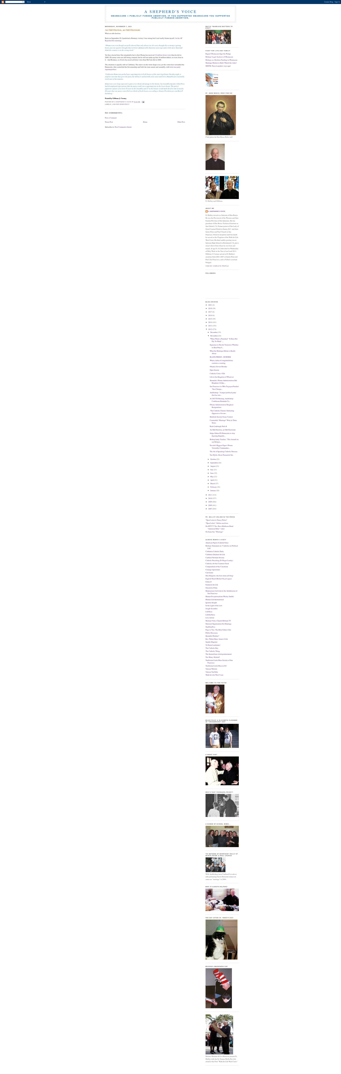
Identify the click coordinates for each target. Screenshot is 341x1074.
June (212, 473)
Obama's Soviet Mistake (218, 366)
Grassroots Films (211, 588)
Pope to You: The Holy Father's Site (218, 630)
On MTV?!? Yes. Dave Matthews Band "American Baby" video (219, 527)
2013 (210, 325)
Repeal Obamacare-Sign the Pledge (218, 54)
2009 (210, 502)
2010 (210, 498)
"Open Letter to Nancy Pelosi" (216, 520)
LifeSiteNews (210, 614)
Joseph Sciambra (212, 608)
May (212, 476)
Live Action (210, 617)
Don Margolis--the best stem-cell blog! (219, 575)
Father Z (209, 582)
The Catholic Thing (213, 651)
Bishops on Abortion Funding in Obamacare (221, 60)
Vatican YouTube (212, 672)
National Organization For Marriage (218, 624)
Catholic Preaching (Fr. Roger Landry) (219, 560)
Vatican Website (211, 669)
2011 (210, 495)
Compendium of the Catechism (217, 566)
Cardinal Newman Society (215, 557)
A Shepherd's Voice (170, 11)
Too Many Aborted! (213, 657)
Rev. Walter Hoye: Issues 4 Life (217, 639)
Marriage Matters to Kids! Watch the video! (221, 63)
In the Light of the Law (214, 605)
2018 (210, 308)
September (214, 462)
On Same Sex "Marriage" (214, 532)
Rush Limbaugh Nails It (218, 426)
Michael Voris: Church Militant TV (218, 620)
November (214, 335)
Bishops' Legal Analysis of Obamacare (219, 57)
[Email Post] (143, 102)
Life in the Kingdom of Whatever (222, 377)
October (213, 459)
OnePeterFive (210, 627)
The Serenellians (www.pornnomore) (219, 654)
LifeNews (209, 611)
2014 (210, 322)
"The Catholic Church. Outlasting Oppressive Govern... (222, 412)
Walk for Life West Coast (214, 675)
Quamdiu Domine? (212, 636)
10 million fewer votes (163, 55)
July (212, 469)
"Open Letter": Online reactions (217, 523)
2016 (210, 315)
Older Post (181, 122)
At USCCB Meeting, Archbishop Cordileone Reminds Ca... (221, 399)
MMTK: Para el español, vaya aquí (218, 66)
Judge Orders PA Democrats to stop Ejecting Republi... (222, 434)
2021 (210, 305)
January (213, 490)
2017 (210, 312)
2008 (210, 505)
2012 (210, 329)
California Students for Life (215, 554)
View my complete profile (217, 266)
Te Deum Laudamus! (213, 645)
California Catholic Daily (215, 551)
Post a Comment (111, 118)
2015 (210, 319)
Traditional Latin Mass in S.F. (216, 666)
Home (145, 122)
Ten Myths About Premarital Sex (221, 455)
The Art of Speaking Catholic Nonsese (223, 451)
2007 (210, 508)
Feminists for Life (212, 584)
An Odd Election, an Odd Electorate (223, 430)
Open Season (214, 370)
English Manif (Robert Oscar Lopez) (219, 578)
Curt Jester (209, 572)
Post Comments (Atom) (123, 127)
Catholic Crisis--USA (217, 373)
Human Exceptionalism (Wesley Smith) (220, 596)
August (213, 466)
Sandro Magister (211, 642)
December (214, 332)
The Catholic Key (212, 648)
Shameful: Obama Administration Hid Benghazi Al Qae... (223, 381)
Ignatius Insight (211, 602)
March (212, 483)
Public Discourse (212, 633)
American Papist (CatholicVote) (217, 542)
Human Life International (215, 599)
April (212, 480)
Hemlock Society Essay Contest (221, 417)
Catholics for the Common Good (217, 563)
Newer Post (109, 122)
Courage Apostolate (213, 569)
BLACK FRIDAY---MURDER (220, 357)
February (213, 487)
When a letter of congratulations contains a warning (221, 361)
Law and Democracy (120, 104)
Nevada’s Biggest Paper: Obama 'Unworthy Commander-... (221, 446)
